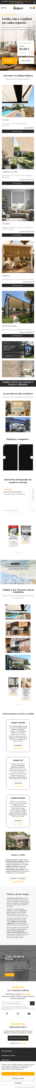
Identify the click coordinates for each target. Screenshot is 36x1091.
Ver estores (26, 61)
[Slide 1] (16, 67)
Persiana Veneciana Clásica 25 (26, 690)
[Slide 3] (20, 67)
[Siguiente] (31, 457)
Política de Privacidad (6, 1009)
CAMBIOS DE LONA (10, 172)
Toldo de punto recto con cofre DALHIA (13, 538)
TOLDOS (5, 120)
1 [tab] (14, 553)
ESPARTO (6, 276)
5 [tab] (22, 553)
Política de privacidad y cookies (24, 1087)
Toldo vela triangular (13, 689)
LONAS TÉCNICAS (9, 326)
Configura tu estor (9, 60)
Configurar (18, 1083)
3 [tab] (18, 553)
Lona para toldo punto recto (26, 538)
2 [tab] (16, 553)
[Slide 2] (18, 67)
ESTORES (6, 224)
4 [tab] (20, 553)
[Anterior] (4, 457)
